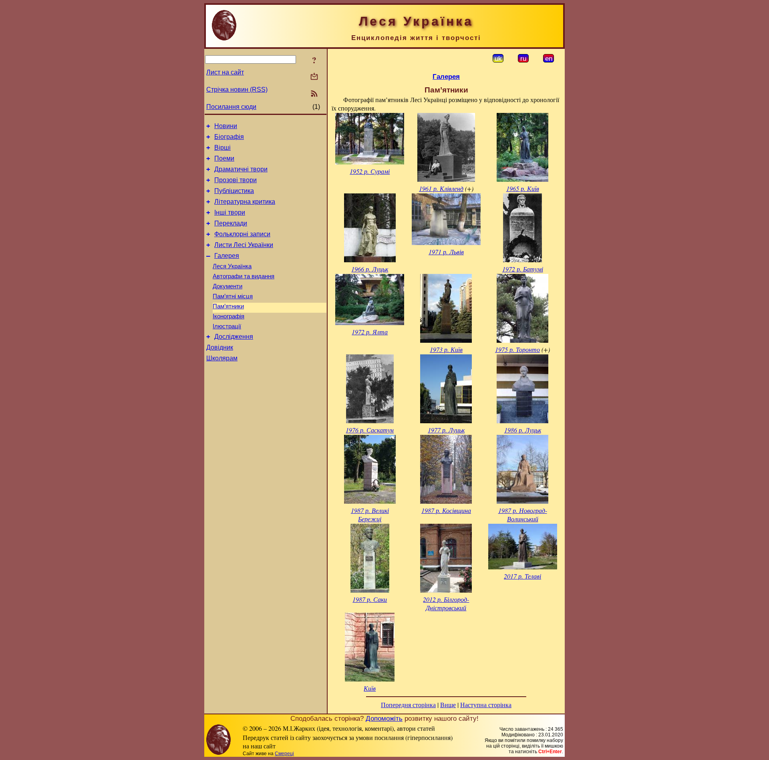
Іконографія (228, 316)
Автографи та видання (243, 276)
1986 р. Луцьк (522, 430)
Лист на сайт (225, 72)
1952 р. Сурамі (370, 171)
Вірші (222, 147)
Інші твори (229, 212)
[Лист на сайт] (314, 77)
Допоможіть (384, 718)
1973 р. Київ (446, 349)
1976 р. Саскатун (370, 430)
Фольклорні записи (242, 234)
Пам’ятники (228, 306)
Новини (225, 126)
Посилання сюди (231, 106)
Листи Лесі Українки (243, 244)
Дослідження (233, 336)
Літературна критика (244, 201)
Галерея (226, 255)
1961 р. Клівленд (441, 188)
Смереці (284, 753)
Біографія (229, 136)
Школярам (222, 358)
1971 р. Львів (446, 251)
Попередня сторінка (408, 704)
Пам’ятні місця (233, 296)
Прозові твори (235, 180)
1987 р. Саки (369, 599)
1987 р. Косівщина (446, 510)
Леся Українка (232, 266)
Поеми (224, 158)
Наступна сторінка (485, 704)
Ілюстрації (227, 326)
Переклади (230, 223)
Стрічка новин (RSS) (237, 89)
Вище (448, 704)
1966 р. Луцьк (369, 269)
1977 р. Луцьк (446, 430)
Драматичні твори (241, 169)
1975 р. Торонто (517, 349)
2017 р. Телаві (522, 576)
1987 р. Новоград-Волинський (522, 514)
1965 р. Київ (522, 188)
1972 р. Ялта (370, 332)
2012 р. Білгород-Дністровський (446, 603)
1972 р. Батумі (522, 269)
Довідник (219, 347)
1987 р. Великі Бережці (370, 514)
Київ (370, 688)
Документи (227, 286)
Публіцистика (234, 190)
